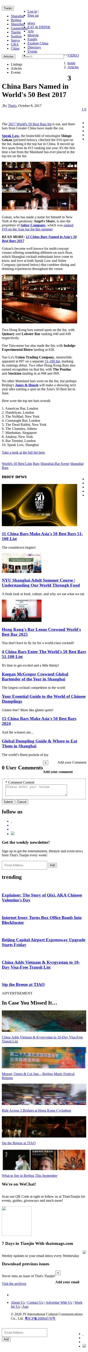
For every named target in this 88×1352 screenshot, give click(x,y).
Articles (73, 67)
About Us (18, 1302)
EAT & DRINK (39, 27)
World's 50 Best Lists (17, 464)
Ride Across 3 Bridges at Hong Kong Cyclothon (36, 1110)
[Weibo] (48, 829)
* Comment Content (19, 782)
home (71, 63)
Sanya (15, 40)
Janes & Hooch (26, 385)
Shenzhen (18, 24)
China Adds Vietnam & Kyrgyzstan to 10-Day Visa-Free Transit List (41, 965)
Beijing (16, 20)
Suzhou (16, 36)
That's (12, 106)
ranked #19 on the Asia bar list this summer (37, 227)
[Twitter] (48, 821)
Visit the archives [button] (14, 1284)
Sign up (33, 15)
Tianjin (8, 8)
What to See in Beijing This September (29, 1175)
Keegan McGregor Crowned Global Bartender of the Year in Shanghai (35, 676)
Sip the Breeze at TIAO (23, 984)
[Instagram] (12, 834)
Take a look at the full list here (23, 452)
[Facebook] (48, 825)
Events (32, 51)
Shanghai (17, 16)
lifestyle (33, 35)
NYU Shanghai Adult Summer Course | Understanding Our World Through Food (41, 583)
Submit (8, 802)
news (31, 23)
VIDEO (73, 55)
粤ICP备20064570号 (40, 1318)
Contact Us (35, 1302)
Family (32, 39)
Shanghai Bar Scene (54, 464)
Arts (31, 31)
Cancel (21, 802)
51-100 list (52, 361)
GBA (15, 44)
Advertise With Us (59, 1302)
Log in (32, 11)
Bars (36, 464)
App (25, 1306)
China (15, 48)
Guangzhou (19, 28)
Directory (34, 47)
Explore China (38, 43)
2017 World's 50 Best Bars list (29, 124)
